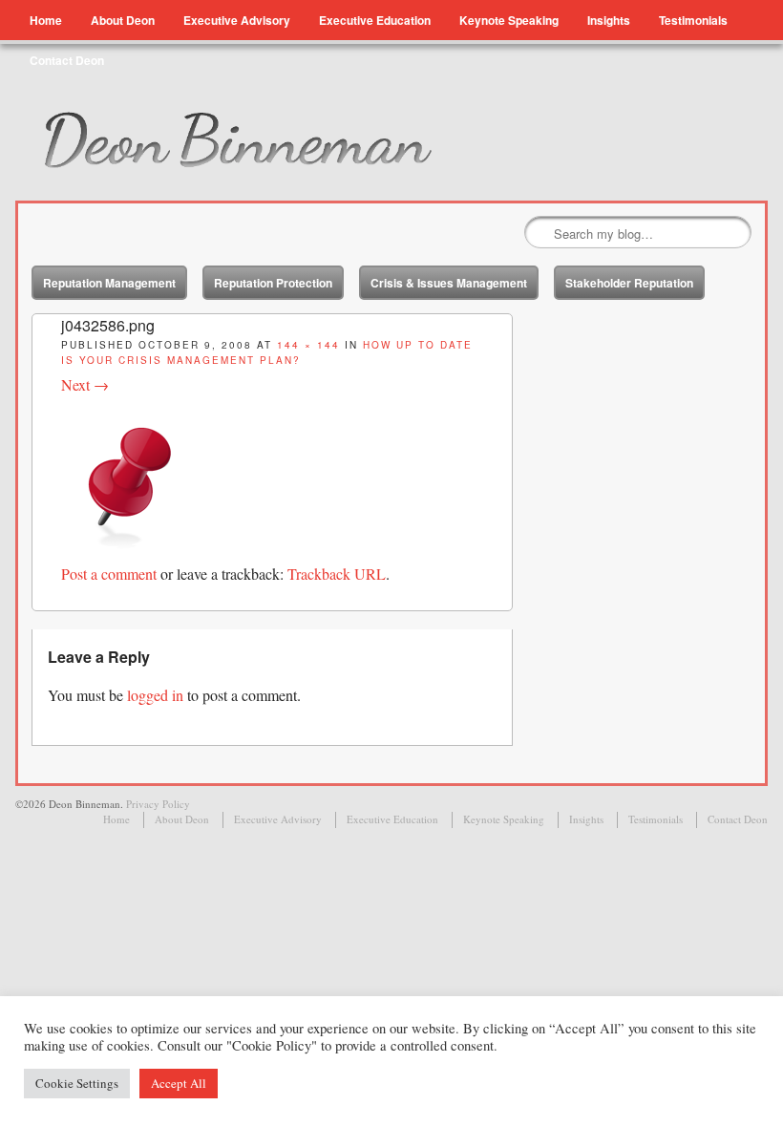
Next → (85, 384)
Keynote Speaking (509, 20)
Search (540, 233)
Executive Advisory (236, 20)
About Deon (123, 20)
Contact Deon (67, 60)
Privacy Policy (158, 804)
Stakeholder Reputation (629, 282)
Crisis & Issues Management (448, 282)
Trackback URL (336, 574)
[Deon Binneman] (285, 140)
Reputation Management (109, 282)
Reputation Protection (273, 282)
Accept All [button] (178, 1083)
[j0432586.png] (130, 551)
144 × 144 (308, 344)
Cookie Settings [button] (76, 1083)
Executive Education (375, 20)
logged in (155, 695)
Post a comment (109, 574)
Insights (608, 20)
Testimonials (693, 20)
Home (46, 20)
